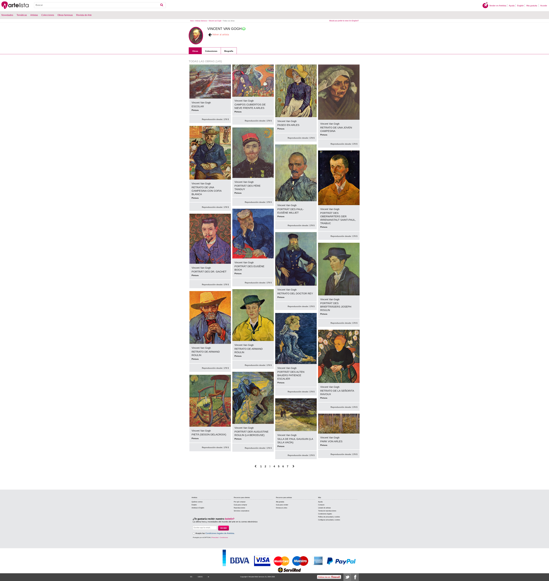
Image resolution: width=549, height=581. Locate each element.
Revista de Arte (84, 15)
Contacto (321, 505)
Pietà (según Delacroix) (209, 434)
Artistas (34, 15)
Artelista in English (198, 508)
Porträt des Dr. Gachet (209, 271)
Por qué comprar (239, 502)
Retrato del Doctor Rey (295, 293)
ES (191, 577)
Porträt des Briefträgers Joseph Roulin (335, 307)
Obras (195, 51)
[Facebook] (355, 577)
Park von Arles (331, 441)
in (208, 577)
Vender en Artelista (497, 5)
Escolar (198, 106)
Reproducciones (239, 508)
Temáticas (22, 15)
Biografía (228, 51)
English (520, 5)
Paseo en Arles (288, 125)
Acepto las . (215, 533)
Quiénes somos (197, 502)
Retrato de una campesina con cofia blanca (206, 191)
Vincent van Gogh (215, 21)
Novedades (7, 15)
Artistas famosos (201, 21)
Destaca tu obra (281, 508)
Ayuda (512, 5)
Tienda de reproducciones (327, 511)
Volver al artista (220, 34)
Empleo (194, 505)
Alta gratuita (532, 5)
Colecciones (211, 51)
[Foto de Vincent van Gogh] (196, 35)
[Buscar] (161, 5)
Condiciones (224, 537)
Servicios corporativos (241, 511)
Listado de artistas (324, 508)
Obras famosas (65, 15)
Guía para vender (282, 505)
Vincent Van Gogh (201, 102)
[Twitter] (347, 577)
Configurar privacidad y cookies (329, 520)
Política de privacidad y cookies (329, 517)
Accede (543, 5)
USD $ (200, 577)
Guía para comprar (240, 505)
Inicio (192, 21)
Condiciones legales (325, 514)
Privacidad (215, 537)
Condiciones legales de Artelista (219, 533)
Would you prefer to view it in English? (344, 21)
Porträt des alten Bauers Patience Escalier (290, 375)
